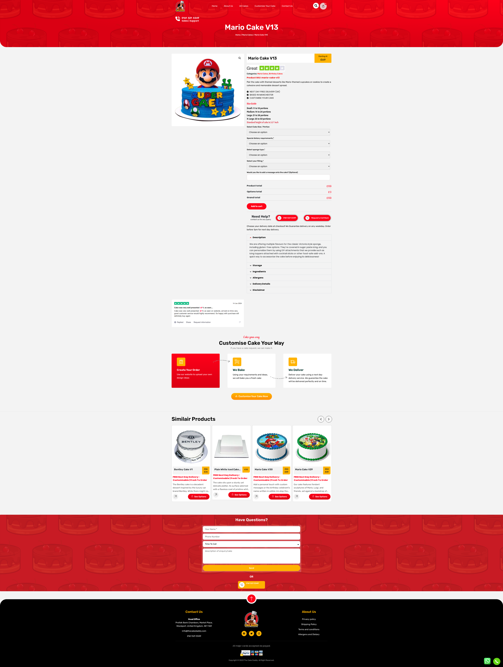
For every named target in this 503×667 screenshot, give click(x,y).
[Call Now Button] (496, 661)
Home (214, 6)
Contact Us (287, 6)
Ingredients (259, 271)
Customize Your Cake (265, 6)
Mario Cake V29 (263, 469)
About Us (228, 6)
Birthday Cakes (276, 74)
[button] (289, 237)
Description (259, 237)
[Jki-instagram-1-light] (259, 633)
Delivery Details (261, 283)
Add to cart (256, 206)
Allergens (258, 277)
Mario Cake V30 (223, 469)
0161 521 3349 (190, 17)
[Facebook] (244, 633)
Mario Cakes (247, 35)
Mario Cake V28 (304, 469)
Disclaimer (259, 290)
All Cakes (243, 6)
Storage (257, 265)
